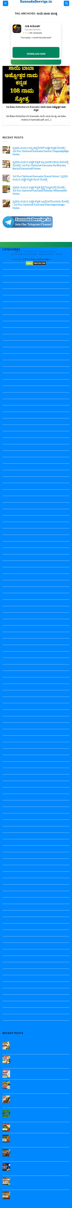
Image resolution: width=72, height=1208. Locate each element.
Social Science (10, 874)
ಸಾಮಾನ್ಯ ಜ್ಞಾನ (10, 1023)
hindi (5, 486)
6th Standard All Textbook (17, 343)
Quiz (5, 829)
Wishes (7, 933)
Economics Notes (12, 408)
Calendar (8, 395)
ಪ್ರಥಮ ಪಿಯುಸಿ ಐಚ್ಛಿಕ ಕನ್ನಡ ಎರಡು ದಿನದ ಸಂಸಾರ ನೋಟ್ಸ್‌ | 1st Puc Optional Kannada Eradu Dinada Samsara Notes (40, 1196)
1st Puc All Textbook (14, 279)
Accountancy (10, 382)
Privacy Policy (48, 251)
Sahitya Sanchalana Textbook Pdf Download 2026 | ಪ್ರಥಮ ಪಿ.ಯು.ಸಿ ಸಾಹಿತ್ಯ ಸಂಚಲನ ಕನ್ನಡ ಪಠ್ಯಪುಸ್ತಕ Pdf (41, 1113)
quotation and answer (15, 835)
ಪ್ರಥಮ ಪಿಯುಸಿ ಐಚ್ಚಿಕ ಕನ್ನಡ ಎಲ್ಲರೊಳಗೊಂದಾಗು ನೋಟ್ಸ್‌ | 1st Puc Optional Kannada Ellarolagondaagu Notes (41, 204)
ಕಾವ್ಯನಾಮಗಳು (10, 965)
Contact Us (30, 251)
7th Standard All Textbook (17, 356)
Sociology (8, 900)
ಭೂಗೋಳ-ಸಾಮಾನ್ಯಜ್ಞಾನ (15, 997)
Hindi (6, 492)
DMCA (59, 254)
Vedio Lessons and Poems (17, 926)
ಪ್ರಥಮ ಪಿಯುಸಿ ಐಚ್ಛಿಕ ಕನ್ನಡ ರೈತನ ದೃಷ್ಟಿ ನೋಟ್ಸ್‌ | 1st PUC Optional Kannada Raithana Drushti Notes (40, 1127)
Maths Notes (10, 699)
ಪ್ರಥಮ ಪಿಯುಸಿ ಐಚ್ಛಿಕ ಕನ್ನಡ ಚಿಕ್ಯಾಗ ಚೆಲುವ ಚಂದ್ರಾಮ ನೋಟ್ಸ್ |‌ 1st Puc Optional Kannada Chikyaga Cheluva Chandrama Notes (39, 1168)
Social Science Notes (14, 894)
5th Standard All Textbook (17, 330)
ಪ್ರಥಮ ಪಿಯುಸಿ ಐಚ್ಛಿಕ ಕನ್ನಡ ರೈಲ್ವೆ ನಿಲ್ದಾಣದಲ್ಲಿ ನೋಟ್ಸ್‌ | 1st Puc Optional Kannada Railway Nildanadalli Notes (40, 190)
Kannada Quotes (12, 667)
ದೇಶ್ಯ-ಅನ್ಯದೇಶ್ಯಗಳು (12, 984)
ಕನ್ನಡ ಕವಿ (7, 952)
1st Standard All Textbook (17, 285)
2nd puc (7, 291)
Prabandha (9, 738)
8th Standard (10, 363)
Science (7, 842)
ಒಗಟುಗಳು (8, 945)
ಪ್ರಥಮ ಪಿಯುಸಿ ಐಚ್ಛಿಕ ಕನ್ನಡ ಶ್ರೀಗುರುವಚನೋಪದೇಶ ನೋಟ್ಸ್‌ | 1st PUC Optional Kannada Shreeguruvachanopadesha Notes (38, 1139)
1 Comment (22, 1118)
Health (6, 479)
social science (10, 887)
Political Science (12, 732)
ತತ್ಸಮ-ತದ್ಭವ (9, 978)
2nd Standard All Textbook (18, 305)
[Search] (66, 3)
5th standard (10, 324)
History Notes (11, 518)
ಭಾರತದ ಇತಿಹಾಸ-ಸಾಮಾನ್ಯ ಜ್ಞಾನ (19, 991)
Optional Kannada (13, 719)
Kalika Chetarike (12, 538)
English (7, 415)
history (7, 512)
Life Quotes (9, 680)
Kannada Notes (11, 596)
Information (9, 525)
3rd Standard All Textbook (17, 311)
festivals (7, 466)
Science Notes (11, 855)
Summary (8, 920)
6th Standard (10, 337)
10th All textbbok (13, 259)
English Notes (10, 440)
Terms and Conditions (24, 254)
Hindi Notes (9, 499)
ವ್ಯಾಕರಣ (7, 1017)
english (7, 428)
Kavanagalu (9, 673)
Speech (7, 913)
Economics (9, 402)
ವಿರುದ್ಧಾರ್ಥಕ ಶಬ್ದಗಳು (13, 1010)
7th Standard (10, 350)
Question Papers (12, 822)
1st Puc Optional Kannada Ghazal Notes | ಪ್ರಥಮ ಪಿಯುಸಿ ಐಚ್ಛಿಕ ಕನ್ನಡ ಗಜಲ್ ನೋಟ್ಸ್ (40, 177)
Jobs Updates (10, 531)
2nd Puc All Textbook (15, 298)
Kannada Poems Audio (16, 661)
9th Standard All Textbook (17, 376)
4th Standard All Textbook (17, 317)
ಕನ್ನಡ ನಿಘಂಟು (10, 959)
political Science (12, 725)
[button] (5, 3)
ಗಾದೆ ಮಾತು (8, 971)
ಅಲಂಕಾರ (8, 939)
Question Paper (12, 745)
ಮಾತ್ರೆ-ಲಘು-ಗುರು (12, 1004)
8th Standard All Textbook (17, 369)
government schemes (15, 473)
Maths (6, 687)
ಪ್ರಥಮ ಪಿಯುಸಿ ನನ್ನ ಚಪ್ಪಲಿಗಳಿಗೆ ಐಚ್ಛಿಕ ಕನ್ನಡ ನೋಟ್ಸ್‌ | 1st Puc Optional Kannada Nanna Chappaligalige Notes (41, 151)
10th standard (11, 266)
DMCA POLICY (46, 254)
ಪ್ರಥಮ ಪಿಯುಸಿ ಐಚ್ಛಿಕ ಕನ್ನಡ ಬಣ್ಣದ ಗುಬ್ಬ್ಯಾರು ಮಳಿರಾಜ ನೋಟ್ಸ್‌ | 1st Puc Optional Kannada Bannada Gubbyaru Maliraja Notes (40, 1154)
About (18, 251)
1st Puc (7, 272)
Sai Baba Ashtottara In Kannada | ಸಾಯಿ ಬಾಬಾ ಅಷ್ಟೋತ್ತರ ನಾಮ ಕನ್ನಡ (36, 108)
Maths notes (10, 693)
